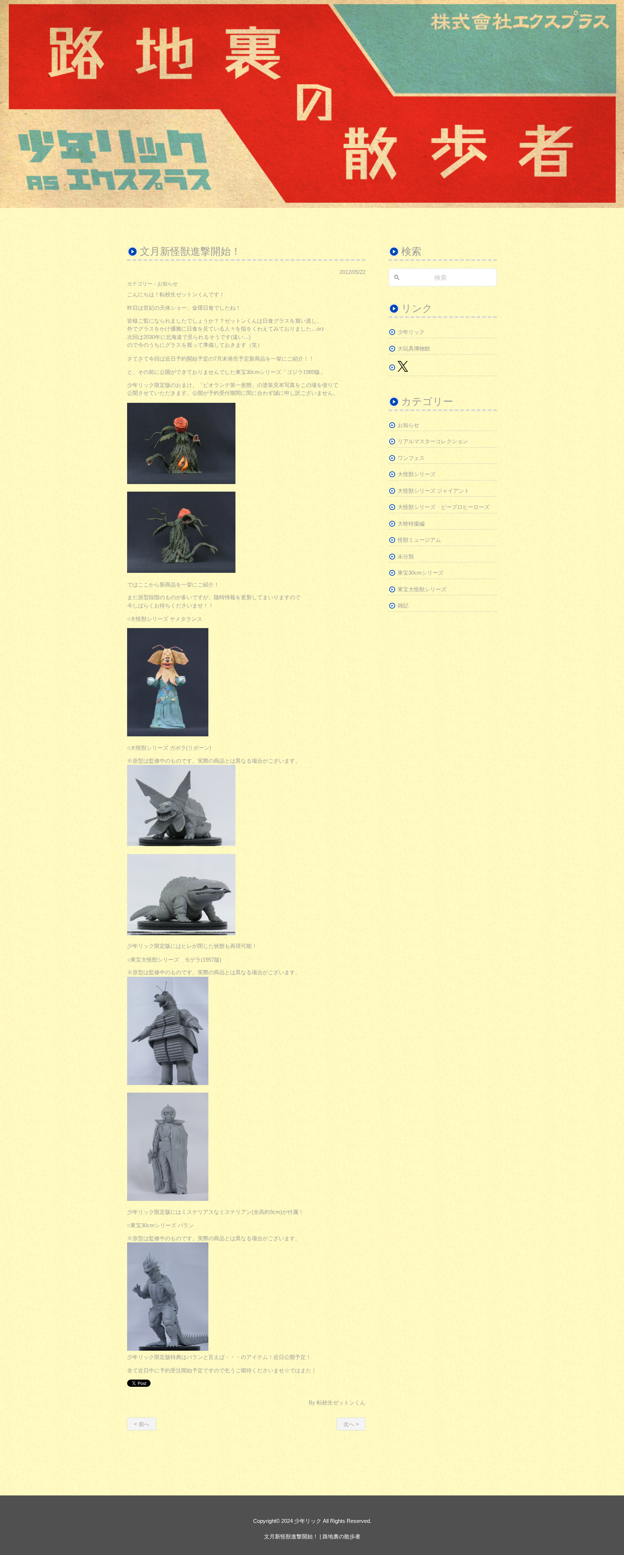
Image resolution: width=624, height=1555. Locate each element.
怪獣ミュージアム (419, 540)
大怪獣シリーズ (417, 474)
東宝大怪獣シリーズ (422, 589)
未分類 (406, 556)
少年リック (411, 332)
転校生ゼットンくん (341, 1402)
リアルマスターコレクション (433, 441)
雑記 (403, 605)
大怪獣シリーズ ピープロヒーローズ (444, 507)
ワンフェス (411, 458)
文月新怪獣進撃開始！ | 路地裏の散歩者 (312, 1536)
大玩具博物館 (414, 348)
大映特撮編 (411, 523)
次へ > (351, 1424)
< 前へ (142, 1424)
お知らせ (167, 284)
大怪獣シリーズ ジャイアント (433, 491)
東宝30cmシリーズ (420, 573)
